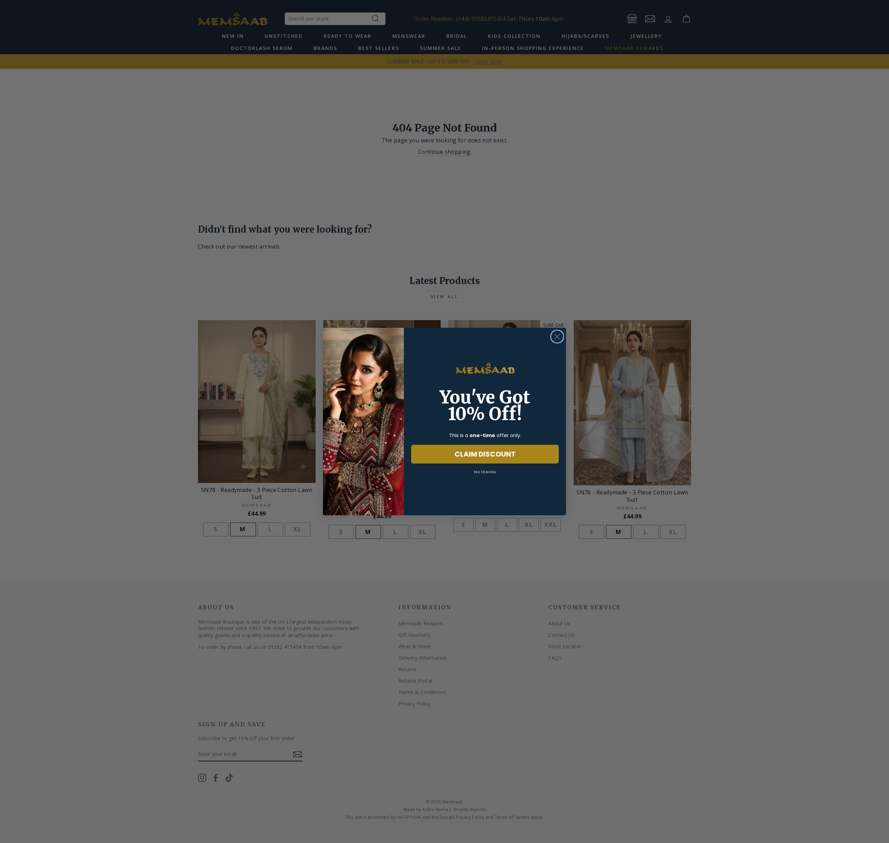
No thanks (485, 472)
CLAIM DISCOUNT (485, 454)
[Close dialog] (557, 337)
